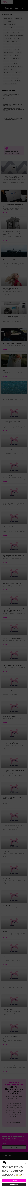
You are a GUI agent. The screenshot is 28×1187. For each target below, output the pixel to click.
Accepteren (14, 1180)
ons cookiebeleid (19, 1175)
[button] (25, 1163)
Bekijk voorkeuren (14, 1184)
